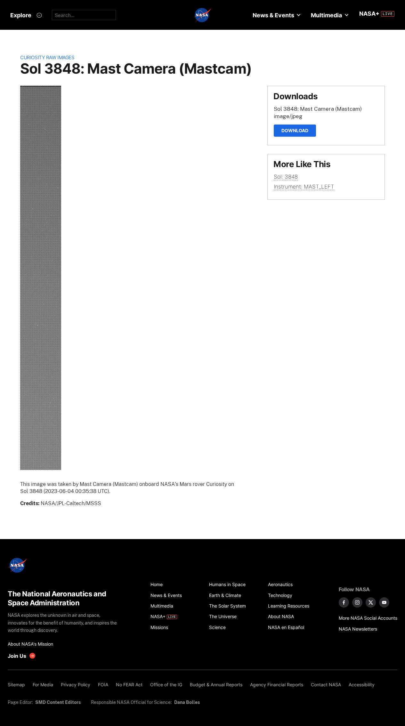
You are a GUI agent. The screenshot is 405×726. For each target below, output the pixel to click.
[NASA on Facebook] (344, 602)
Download (294, 130)
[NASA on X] (371, 602)
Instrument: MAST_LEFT (304, 186)
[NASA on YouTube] (384, 602)
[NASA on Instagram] (357, 602)
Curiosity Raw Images (47, 57)
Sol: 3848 (286, 176)
